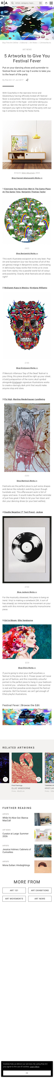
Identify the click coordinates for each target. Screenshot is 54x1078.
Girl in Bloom (10, 620)
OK (27, 1073)
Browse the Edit (30, 705)
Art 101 (14, 890)
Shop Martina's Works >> (27, 481)
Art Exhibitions (40, 890)
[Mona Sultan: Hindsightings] (43, 866)
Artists (6, 814)
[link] (40, 3)
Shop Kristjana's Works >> (27, 368)
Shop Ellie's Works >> (27, 668)
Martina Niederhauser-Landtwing (29, 399)
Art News (33, 43)
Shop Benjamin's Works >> (27, 253)
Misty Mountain (28, 173)
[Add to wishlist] (38, 779)
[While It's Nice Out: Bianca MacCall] (43, 819)
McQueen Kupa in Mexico (16, 288)
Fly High (8, 399)
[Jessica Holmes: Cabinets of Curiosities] (43, 851)
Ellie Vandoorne (25, 620)
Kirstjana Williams (38, 288)
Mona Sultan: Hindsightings (16, 865)
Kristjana (16, 382)
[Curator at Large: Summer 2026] (43, 835)
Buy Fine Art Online (10, 43)
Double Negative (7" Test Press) (19, 512)
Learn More (34, 1067)
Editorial (24, 43)
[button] (51, 3)
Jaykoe (39, 512)
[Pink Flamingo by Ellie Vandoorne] (27, 768)
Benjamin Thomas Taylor (34, 192)
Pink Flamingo (17, 785)
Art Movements (14, 899)
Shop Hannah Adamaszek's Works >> (27, 178)
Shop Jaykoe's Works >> (27, 592)
